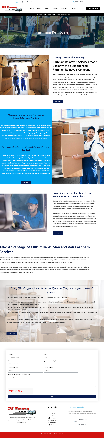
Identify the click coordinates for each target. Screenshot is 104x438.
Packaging (64, 8)
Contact (73, 8)
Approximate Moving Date (51, 361)
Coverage (55, 8)
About (39, 8)
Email (45, 354)
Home (32, 8)
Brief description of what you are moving (19, 374)
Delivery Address (48, 367)
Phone (10, 361)
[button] (93, 8)
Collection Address (13, 367)
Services (46, 8)
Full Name (10, 354)
